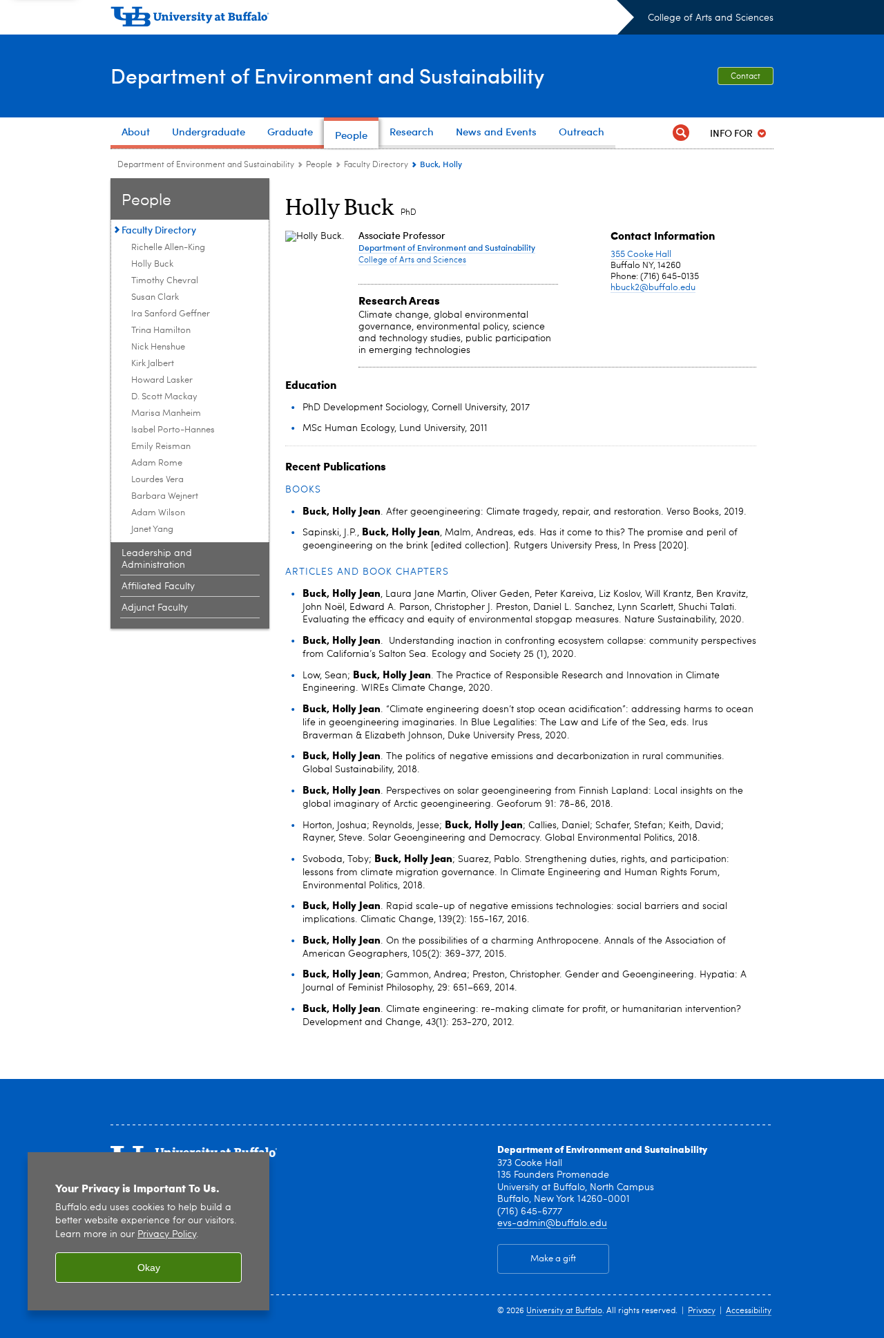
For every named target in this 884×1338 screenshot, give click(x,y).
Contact (745, 77)
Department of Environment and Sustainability (327, 75)
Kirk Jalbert (152, 363)
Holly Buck (152, 264)
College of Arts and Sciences (711, 18)
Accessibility (748, 1311)
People (319, 165)
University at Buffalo (564, 1311)
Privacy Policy (166, 1235)
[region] (148, 1231)
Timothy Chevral (164, 280)
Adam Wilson (158, 512)
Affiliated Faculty (158, 586)
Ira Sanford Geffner (170, 313)
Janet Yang (152, 529)
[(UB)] (372, 19)
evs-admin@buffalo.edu (552, 1223)
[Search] (681, 133)
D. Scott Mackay (164, 396)
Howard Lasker (162, 380)
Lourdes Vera (157, 479)
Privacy (701, 1311)
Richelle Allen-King (168, 247)
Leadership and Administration (157, 559)
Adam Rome (156, 463)
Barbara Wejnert (164, 496)
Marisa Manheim (166, 413)
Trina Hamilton (161, 330)
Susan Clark (155, 297)
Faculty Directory (376, 165)
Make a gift (553, 1258)
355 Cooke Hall (641, 254)
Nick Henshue (158, 347)
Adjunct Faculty (155, 608)
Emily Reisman (161, 446)
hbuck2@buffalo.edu (653, 287)
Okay (148, 1267)
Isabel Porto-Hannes (173, 430)
